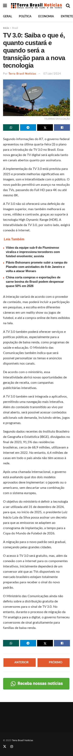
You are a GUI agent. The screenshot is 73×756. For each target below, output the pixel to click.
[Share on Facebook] (62, 127)
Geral (7, 16)
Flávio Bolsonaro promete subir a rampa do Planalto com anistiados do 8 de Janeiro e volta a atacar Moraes (36, 267)
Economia (46, 16)
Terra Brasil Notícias (22, 74)
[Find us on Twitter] (4, 746)
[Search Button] (68, 5)
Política (25, 16)
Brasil (15, 28)
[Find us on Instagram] (11, 746)
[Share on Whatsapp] (11, 127)
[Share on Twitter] (45, 127)
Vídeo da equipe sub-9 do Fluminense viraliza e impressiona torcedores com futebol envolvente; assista (33, 252)
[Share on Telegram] (28, 127)
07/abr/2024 (52, 74)
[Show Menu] (5, 5)
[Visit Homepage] (36, 5)
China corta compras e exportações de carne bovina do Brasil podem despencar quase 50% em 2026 (35, 282)
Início (6, 28)
